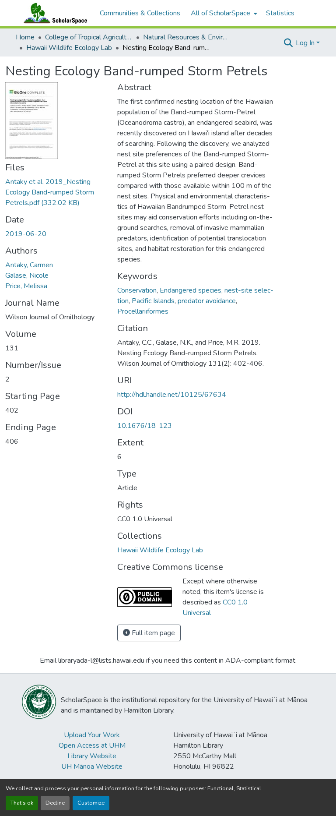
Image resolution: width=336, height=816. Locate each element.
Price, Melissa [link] (26, 286)
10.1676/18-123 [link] (144, 426)
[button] (53, 13)
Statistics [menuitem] (280, 13)
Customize (91, 803)
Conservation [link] (137, 290)
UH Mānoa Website (91, 766)
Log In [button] (306, 43)
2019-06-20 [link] (25, 234)
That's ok (21, 803)
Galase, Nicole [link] (27, 275)
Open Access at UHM (92, 745)
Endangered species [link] (190, 290)
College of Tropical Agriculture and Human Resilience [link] (89, 37)
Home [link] (25, 37)
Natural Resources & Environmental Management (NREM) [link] (187, 37)
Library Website (91, 756)
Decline (55, 803)
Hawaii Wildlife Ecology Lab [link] (69, 48)
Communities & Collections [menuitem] (140, 13)
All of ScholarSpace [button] (220, 13)
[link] (56, 192)
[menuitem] (223, 13)
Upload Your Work (92, 735)
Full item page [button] (152, 633)
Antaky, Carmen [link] (29, 265)
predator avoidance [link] (207, 301)
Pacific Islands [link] (153, 301)
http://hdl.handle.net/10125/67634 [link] (171, 394)
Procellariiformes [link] (142, 311)
